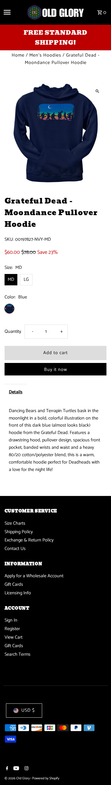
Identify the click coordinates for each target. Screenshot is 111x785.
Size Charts (15, 523)
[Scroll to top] (98, 770)
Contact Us (15, 549)
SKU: (9, 239)
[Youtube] (15, 769)
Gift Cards (14, 584)
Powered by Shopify (45, 778)
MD (11, 279)
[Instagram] (25, 769)
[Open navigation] (12, 12)
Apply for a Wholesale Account (34, 576)
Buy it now (55, 369)
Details (15, 392)
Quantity (13, 331)
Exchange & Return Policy (29, 540)
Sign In (11, 620)
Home (18, 55)
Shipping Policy (19, 532)
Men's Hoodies (45, 55)
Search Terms (17, 654)
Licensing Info (18, 593)
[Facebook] (6, 769)
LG (26, 279)
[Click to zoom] (97, 91)
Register (12, 629)
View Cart (13, 637)
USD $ (28, 710)
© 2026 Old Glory (17, 778)
